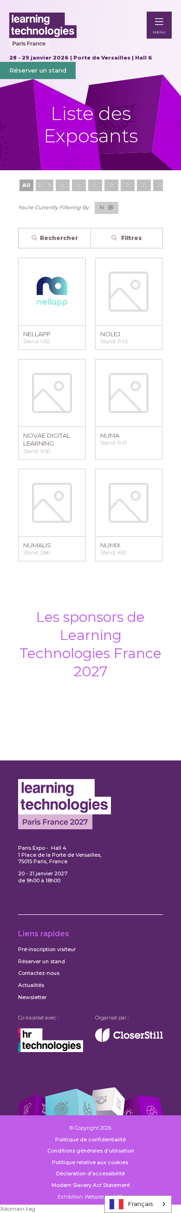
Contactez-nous (38, 973)
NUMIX (110, 545)
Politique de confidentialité (90, 1139)
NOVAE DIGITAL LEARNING (46, 439)
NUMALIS (37, 545)
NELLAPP (37, 334)
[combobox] (138, 1204)
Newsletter (32, 997)
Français (140, 1203)
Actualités (31, 985)
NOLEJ (110, 334)
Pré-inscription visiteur (47, 949)
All (26, 185)
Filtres (131, 237)
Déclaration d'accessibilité (90, 1173)
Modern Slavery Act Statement (91, 1185)
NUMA (109, 435)
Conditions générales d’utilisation (90, 1150)
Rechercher (59, 237)
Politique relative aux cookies (90, 1162)
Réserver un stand (37, 70)
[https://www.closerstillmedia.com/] (129, 1040)
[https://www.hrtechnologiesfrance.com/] (50, 1050)
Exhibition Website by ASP (90, 1196)
